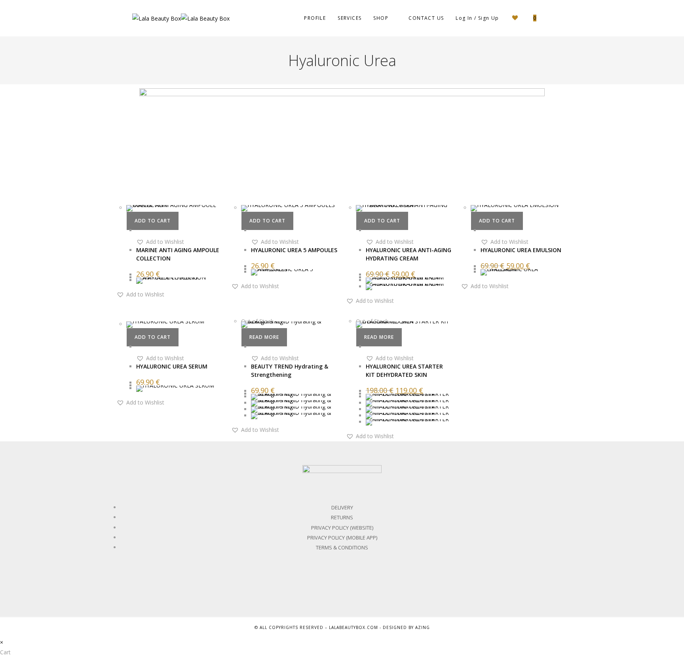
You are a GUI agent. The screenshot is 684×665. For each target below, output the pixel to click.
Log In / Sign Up (477, 18)
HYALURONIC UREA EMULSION (521, 250)
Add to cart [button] (153, 220)
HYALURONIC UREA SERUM (171, 366)
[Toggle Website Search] (550, 18)
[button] (160, 242)
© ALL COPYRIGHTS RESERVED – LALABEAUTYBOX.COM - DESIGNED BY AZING (342, 627)
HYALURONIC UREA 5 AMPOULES (294, 250)
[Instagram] (360, 584)
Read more (264, 337)
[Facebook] (324, 584)
